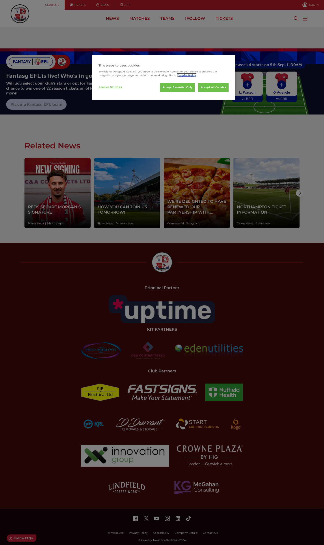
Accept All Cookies (213, 87)
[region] (163, 77)
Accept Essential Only (177, 87)
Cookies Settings (110, 87)
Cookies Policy (187, 75)
